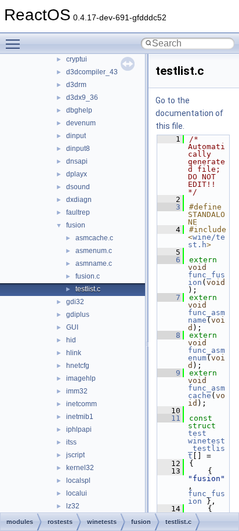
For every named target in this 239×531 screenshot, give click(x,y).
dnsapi (77, 161)
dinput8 (78, 149)
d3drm (76, 85)
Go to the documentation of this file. (189, 113)
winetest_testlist (206, 448)
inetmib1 (79, 417)
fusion (75, 225)
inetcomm (81, 404)
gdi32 (75, 302)
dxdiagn (79, 200)
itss (71, 442)
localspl (78, 480)
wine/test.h (206, 241)
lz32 (72, 506)
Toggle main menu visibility (15, 43)
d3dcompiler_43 (92, 72)
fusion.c (87, 276)
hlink (73, 353)
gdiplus (77, 314)
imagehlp (81, 378)
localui (76, 493)
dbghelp (79, 110)
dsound (78, 187)
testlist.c (87, 289)
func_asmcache (206, 392)
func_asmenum (206, 354)
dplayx (76, 174)
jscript (75, 455)
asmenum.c (93, 251)
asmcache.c (94, 238)
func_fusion (206, 497)
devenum (81, 123)
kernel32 (80, 468)
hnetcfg (77, 366)
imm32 (77, 391)
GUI (72, 327)
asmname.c (93, 263)
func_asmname (206, 316)
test (197, 433)
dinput (76, 136)
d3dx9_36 (82, 97)
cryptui (76, 59)
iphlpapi (79, 429)
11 (168, 418)
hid (71, 340)
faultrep (78, 212)
